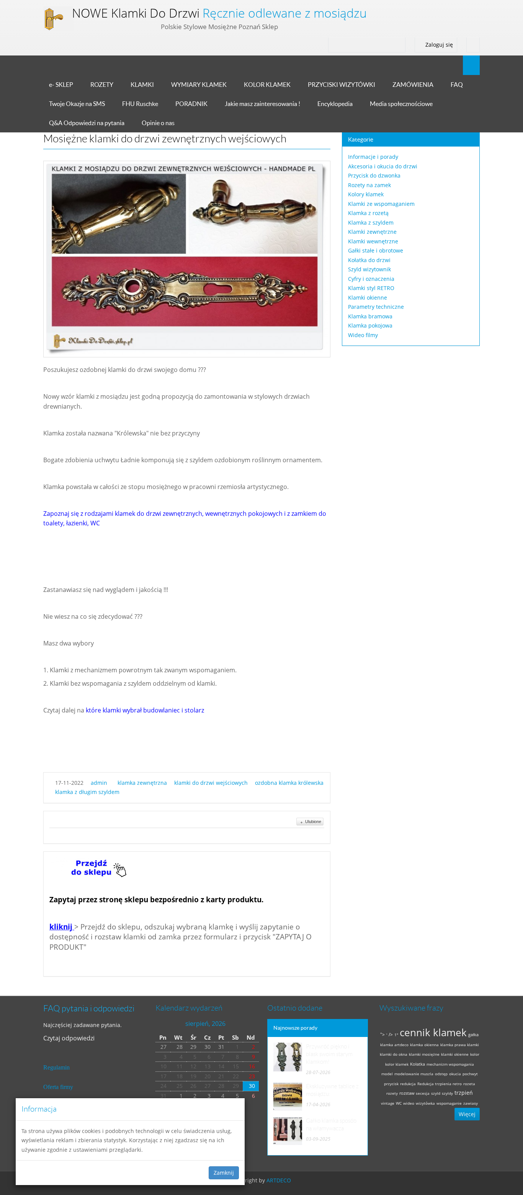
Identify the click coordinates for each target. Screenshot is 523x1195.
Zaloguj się (438, 44)
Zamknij (224, 1172)
